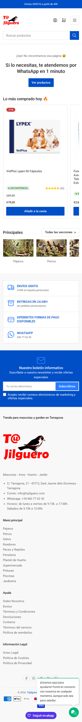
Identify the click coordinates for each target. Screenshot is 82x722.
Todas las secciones (58, 232)
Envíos (7, 606)
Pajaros (8, 528)
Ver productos (41, 82)
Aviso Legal (11, 652)
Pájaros (18, 261)
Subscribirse (67, 386)
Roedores (9, 544)
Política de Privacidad (17, 663)
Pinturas (8, 570)
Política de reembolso (17, 632)
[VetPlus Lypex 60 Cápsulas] (35, 136)
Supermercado (12, 565)
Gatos (7, 539)
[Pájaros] (18, 248)
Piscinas (8, 576)
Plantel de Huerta (14, 560)
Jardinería (9, 581)
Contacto (9, 622)
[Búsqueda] (74, 35)
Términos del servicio (17, 627)
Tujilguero (32, 692)
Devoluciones (12, 617)
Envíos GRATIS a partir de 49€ (41, 4)
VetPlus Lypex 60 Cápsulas (24, 171)
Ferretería (9, 555)
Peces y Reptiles (14, 549)
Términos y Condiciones (19, 611)
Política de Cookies (16, 658)
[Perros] (51, 248)
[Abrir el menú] (74, 20)
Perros (51, 261)
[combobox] (41, 35)
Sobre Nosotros (13, 601)
